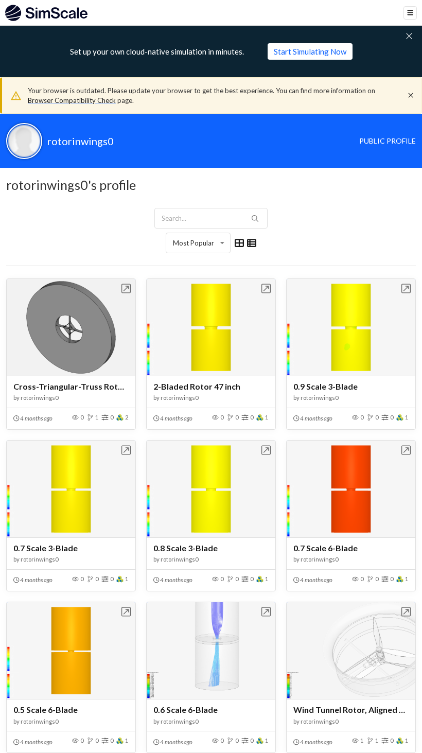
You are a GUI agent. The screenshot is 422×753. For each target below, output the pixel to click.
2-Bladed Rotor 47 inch (196, 386)
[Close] (410, 95)
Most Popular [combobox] (193, 243)
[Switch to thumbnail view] (239, 243)
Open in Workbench (126, 288)
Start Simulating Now (310, 51)
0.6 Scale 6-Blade (185, 709)
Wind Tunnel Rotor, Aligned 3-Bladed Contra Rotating (351, 709)
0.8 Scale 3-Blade (185, 548)
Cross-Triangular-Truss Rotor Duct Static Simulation (71, 386)
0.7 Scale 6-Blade (325, 548)
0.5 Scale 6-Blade (45, 709)
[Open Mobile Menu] (410, 13)
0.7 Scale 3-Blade (45, 548)
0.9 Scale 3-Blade (325, 386)
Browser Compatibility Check (72, 100)
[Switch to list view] (251, 243)
